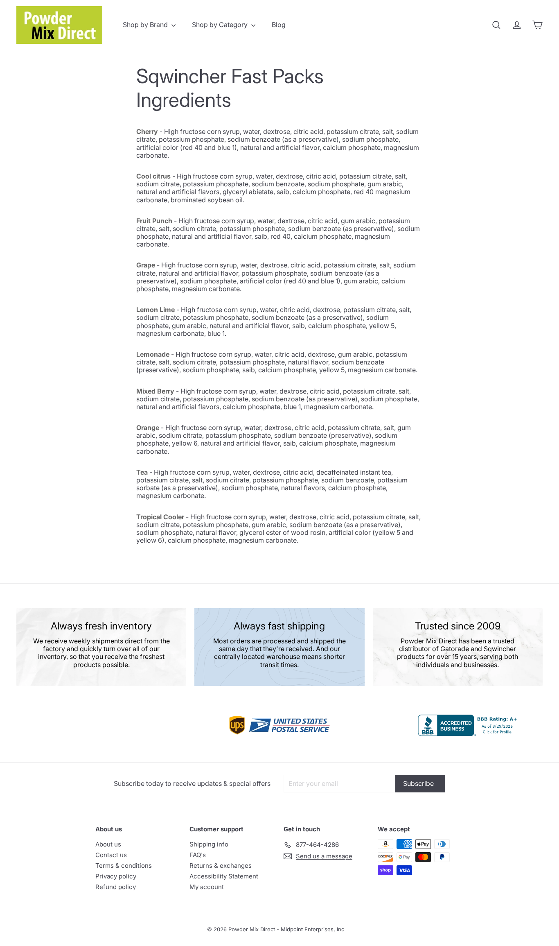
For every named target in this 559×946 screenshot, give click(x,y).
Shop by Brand (146, 24)
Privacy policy (115, 876)
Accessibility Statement (223, 876)
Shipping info (208, 844)
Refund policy (115, 887)
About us (108, 844)
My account (206, 887)
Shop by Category (220, 24)
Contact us (111, 855)
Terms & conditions (123, 865)
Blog (279, 24)
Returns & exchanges (220, 865)
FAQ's (197, 855)
